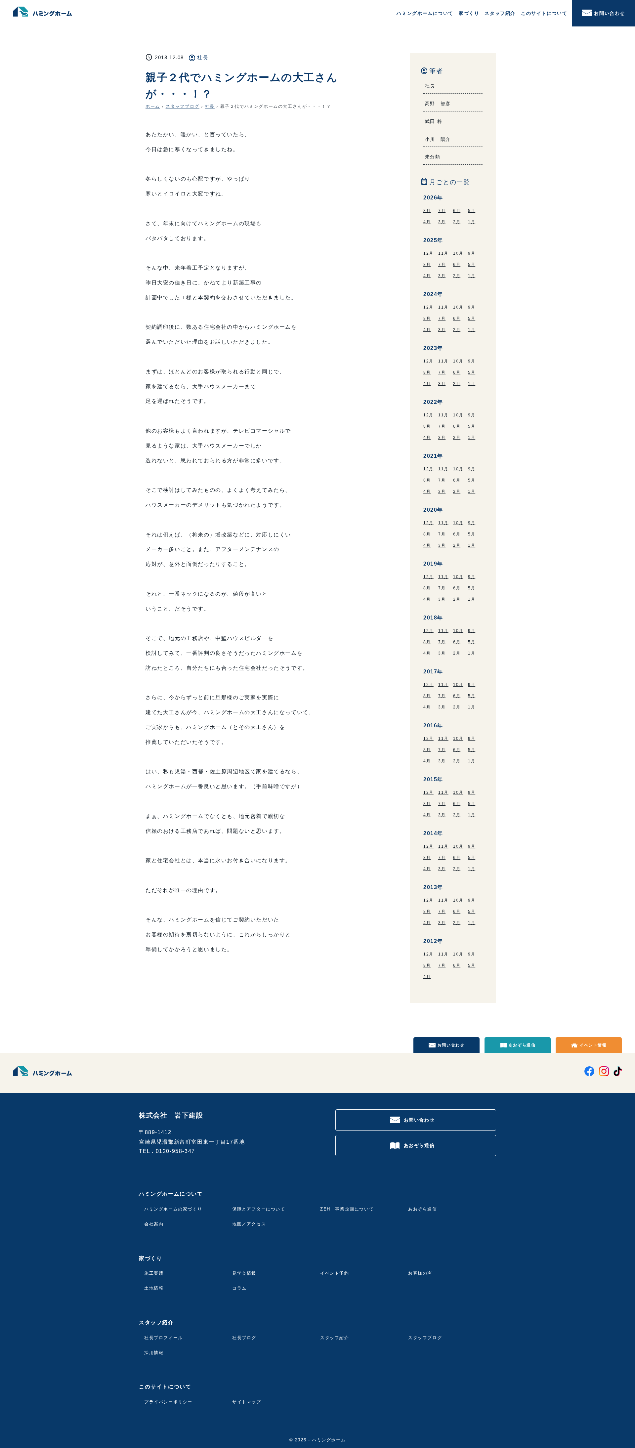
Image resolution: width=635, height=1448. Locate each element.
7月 (441, 210)
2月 (456, 222)
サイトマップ (246, 1401)
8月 (427, 210)
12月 (428, 253)
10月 (458, 253)
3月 (441, 222)
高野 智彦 (438, 103)
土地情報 (153, 1288)
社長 (202, 57)
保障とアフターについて (258, 1209)
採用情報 (153, 1352)
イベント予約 (334, 1273)
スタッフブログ (182, 106)
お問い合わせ (609, 13)
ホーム (153, 106)
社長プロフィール (163, 1337)
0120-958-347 (175, 1151)
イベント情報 (593, 1045)
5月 (471, 210)
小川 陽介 (438, 139)
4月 (427, 222)
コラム (239, 1288)
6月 (456, 210)
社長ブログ (244, 1337)
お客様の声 (420, 1273)
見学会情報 (244, 1273)
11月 (443, 253)
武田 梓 (433, 121)
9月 (471, 253)
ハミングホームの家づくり (173, 1209)
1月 (471, 222)
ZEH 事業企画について (347, 1209)
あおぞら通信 (522, 1045)
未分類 (433, 156)
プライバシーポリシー (168, 1401)
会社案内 (153, 1223)
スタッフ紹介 (334, 1337)
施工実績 (153, 1273)
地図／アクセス (249, 1223)
